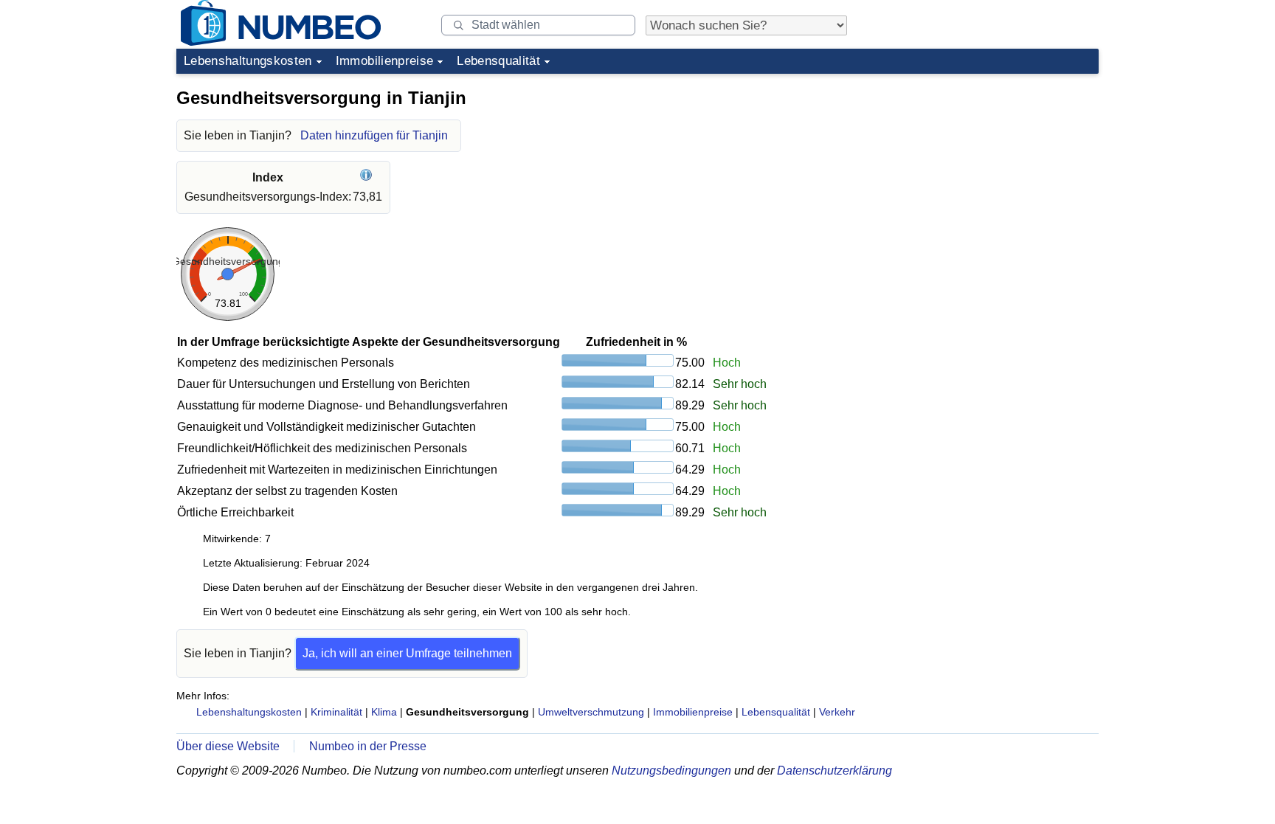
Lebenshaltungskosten (248, 61)
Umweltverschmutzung (591, 712)
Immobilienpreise (384, 61)
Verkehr (837, 712)
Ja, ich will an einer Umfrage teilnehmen (407, 653)
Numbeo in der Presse (367, 746)
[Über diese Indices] (368, 177)
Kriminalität (336, 712)
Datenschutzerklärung (834, 770)
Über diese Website (228, 746)
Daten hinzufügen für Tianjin (374, 135)
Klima (384, 712)
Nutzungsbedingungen (671, 770)
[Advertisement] (988, 172)
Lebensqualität (498, 61)
